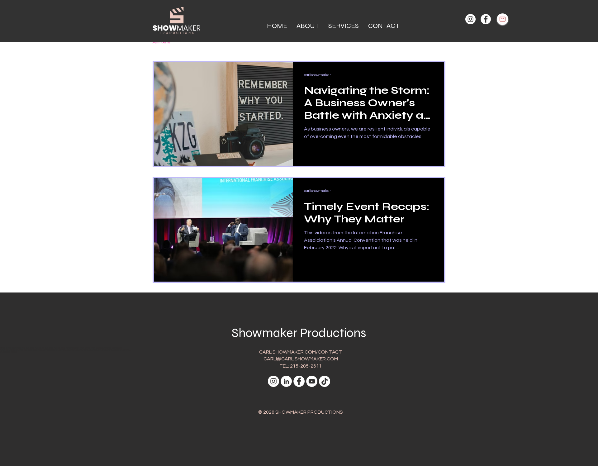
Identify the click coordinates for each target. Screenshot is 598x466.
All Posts (161, 42)
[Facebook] (486, 19)
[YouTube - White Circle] (311, 381)
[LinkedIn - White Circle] (286, 381)
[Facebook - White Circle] (299, 381)
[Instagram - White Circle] (470, 19)
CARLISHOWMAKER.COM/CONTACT (300, 352)
